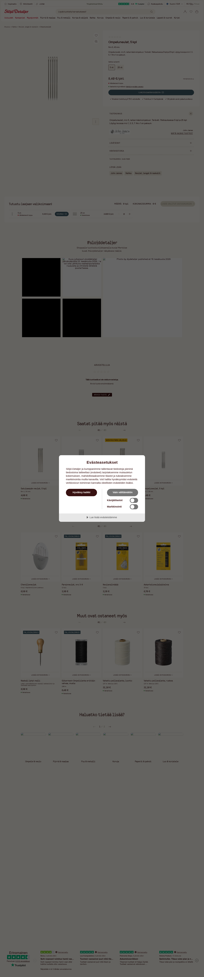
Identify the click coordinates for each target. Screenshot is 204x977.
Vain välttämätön (123, 492)
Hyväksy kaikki (81, 492)
